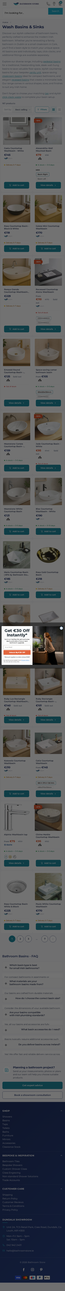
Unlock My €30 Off (17, 652)
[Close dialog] (61, 628)
